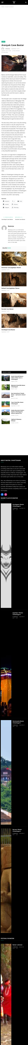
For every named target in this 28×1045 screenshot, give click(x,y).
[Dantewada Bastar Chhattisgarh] (6, 772)
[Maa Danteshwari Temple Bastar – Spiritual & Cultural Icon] (6, 395)
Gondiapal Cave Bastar (7, 219)
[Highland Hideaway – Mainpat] (6, 421)
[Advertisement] (14, 24)
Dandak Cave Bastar (20, 219)
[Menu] (2, 2)
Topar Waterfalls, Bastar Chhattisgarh (17, 403)
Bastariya (8, 48)
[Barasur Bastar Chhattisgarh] (6, 880)
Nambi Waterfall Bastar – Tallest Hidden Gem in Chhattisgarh (17, 378)
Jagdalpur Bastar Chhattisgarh (18, 613)
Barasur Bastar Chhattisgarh (17, 830)
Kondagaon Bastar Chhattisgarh (18, 505)
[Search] (26, 2)
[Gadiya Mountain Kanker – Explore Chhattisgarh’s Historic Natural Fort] (6, 412)
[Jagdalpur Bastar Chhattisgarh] (6, 664)
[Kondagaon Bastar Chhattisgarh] (6, 555)
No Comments (17, 50)
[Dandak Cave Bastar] (14, 300)
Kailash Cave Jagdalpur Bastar (10, 288)
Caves (3, 41)
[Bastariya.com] (14, 2)
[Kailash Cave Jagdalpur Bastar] (14, 279)
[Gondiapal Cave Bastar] (14, 321)
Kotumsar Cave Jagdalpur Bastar (11, 267)
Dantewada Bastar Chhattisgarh (18, 722)
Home (2, 6)
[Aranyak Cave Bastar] (14, 63)
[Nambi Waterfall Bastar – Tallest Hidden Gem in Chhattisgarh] (6, 378)
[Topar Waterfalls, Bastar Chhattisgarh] (6, 404)
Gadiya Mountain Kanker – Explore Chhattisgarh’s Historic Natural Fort (18, 412)
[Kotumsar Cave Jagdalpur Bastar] (14, 259)
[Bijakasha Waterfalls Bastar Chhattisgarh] (6, 387)
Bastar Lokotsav (17, 945)
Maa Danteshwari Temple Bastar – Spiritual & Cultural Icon (18, 395)
